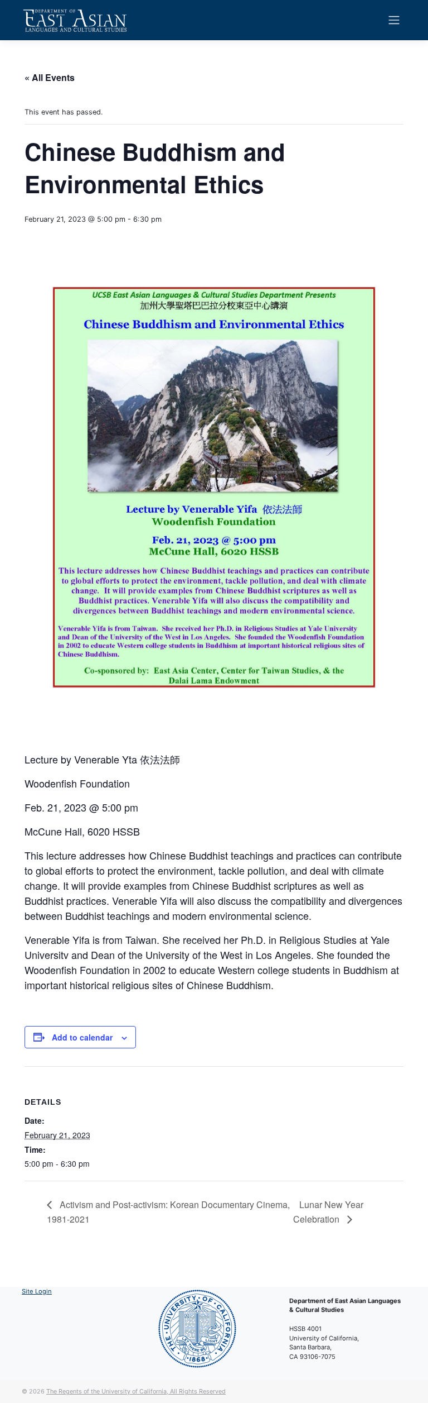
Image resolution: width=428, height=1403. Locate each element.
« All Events (50, 77)
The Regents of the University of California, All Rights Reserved (136, 1391)
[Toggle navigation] (394, 20)
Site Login (37, 1291)
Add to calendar (82, 1037)
